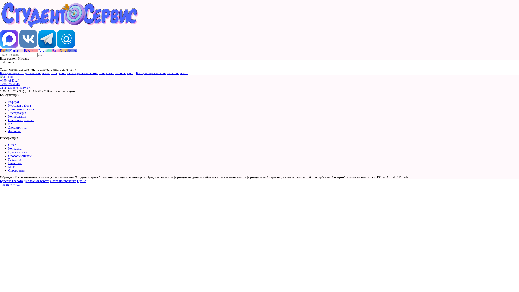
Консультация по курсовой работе (74, 73)
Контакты (15, 148)
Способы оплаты (20, 156)
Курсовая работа (19, 105)
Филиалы (14, 131)
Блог (11, 167)
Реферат (13, 102)
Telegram (6, 184)
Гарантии (14, 159)
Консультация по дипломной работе (25, 73)
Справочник (16, 170)
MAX (16, 184)
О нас (12, 145)
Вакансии (15, 163)
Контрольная (17, 116)
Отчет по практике (21, 120)
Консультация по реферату (117, 73)
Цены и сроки (18, 152)
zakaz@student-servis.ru (15, 87)
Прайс (81, 181)
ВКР (11, 124)
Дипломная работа (21, 109)
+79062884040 (10, 84)
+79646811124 (9, 80)
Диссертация (17, 113)
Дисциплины (17, 127)
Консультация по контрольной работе (162, 73)
